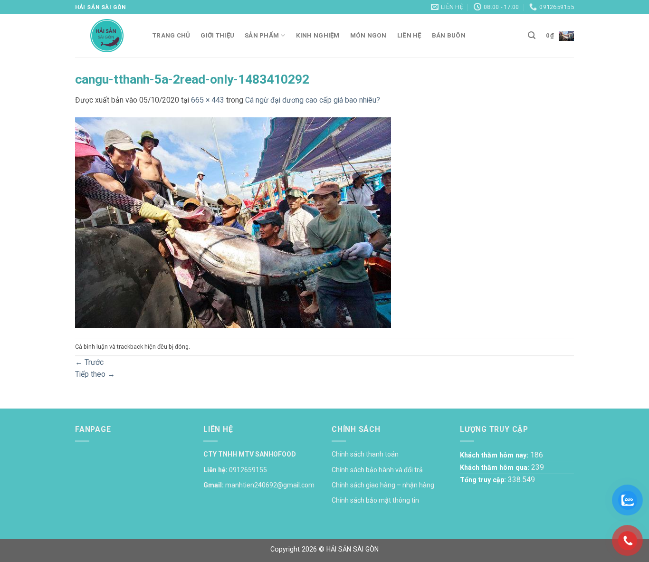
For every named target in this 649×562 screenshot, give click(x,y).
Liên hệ (409, 35)
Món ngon (368, 35)
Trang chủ (171, 35)
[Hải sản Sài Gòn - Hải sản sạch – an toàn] (106, 35)
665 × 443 (207, 100)
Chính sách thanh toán (365, 454)
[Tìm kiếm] (531, 35)
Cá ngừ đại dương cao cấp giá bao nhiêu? (312, 100)
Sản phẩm (262, 35)
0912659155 (248, 470)
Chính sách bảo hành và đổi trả (377, 470)
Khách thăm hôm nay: (495, 455)
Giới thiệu (217, 35)
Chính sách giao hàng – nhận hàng (383, 485)
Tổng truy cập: (484, 480)
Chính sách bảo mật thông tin (375, 500)
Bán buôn (449, 35)
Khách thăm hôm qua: (495, 467)
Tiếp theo (95, 374)
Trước (89, 362)
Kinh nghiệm (318, 35)
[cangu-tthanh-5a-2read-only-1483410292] (233, 221)
